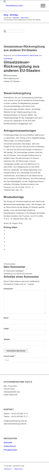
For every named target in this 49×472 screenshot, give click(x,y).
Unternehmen (10, 446)
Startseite (16, 18)
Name (6, 318)
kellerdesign (8, 58)
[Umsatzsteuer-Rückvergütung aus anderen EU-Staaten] (14, 31)
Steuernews (25, 18)
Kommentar (9, 289)
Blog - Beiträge (11, 14)
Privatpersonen (10, 449)
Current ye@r (9, 356)
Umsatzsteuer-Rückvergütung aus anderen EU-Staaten (24, 48)
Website (7, 339)
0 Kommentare (21, 55)
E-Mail (7, 328)
